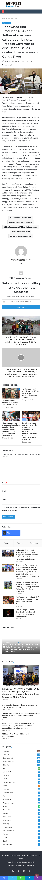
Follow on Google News (26, 865)
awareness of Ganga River (21, 222)
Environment (7, 844)
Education (6, 765)
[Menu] (3, 5)
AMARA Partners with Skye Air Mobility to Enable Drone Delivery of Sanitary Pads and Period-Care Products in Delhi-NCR (28, 586)
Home (6, 18)
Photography (7, 827)
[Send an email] (18, 61)
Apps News (7, 817)
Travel (5, 806)
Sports (5, 779)
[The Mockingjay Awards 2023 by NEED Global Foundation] (11, 393)
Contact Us (26, 862)
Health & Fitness (8, 761)
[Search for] (39, 5)
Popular (7, 543)
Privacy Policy (12, 865)
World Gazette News (11, 61)
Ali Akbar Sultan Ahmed (21, 218)
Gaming (5, 841)
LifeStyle (6, 754)
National (6, 775)
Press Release (8, 792)
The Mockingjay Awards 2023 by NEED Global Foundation (10, 403)
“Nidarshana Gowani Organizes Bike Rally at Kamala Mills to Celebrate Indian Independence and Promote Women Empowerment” (11, 429)
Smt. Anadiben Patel (21, 232)
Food (4, 796)
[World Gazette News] (13, 5)
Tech (4, 768)
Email (4, 491)
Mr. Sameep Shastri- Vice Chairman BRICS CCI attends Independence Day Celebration (30, 393)
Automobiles (7, 810)
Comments (34, 543)
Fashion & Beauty (9, 782)
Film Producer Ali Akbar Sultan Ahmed (21, 227)
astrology (6, 824)
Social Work (7, 772)
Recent (20, 543)
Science (6, 789)
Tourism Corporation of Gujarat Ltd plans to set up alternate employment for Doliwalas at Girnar (21, 715)
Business (6, 751)
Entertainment (8, 758)
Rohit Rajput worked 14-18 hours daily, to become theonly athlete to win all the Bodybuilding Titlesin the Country (18, 726)
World (5, 786)
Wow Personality (9, 830)
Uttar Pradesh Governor (21, 236)
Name (4, 483)
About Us (10, 862)
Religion (5, 813)
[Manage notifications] (37, 875)
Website (4, 499)
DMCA (33, 862)
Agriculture (7, 820)
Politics (5, 834)
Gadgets (6, 837)
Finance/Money (8, 803)
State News (13, 18)
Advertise (18, 862)
